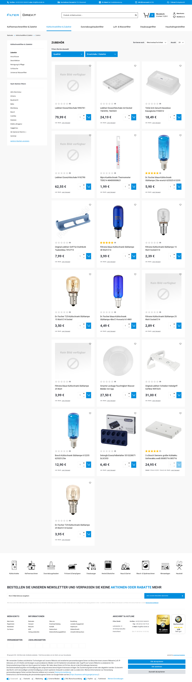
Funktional (102, 679)
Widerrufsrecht (74, 629)
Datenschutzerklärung (152, 602)
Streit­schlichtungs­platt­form (57, 632)
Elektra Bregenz (16, 124)
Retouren (31, 626)
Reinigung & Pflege (17, 64)
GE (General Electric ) (18, 132)
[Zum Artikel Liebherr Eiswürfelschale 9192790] (73, 152)
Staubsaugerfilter (148, 27)
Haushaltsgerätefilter (175, 27)
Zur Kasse (10, 629)
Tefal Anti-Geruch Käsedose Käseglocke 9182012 (158, 109)
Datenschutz (53, 629)
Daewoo (13, 120)
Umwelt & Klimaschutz (77, 632)
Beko (12, 104)
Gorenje (13, 136)
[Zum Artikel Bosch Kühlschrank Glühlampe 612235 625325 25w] (73, 430)
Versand (30, 624)
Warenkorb (10, 626)
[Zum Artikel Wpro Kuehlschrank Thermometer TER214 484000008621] (118, 152)
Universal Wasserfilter (18, 72)
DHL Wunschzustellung (73, 679)
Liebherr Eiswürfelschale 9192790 (70, 177)
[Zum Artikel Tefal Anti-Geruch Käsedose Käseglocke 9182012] (163, 83)
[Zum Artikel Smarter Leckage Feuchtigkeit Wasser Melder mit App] (118, 361)
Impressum (73, 626)
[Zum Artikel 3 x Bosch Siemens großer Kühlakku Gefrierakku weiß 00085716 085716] (163, 430)
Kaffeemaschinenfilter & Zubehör (22, 27)
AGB (29, 629)
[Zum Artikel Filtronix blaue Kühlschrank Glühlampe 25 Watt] (73, 361)
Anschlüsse (14, 56)
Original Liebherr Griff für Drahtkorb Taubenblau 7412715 (70, 248)
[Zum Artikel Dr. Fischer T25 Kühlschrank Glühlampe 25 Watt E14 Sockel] (73, 500)
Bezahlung (73, 621)
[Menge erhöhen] (83, 115)
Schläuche (14, 68)
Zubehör (13, 52)
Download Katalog (54, 624)
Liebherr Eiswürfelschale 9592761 (70, 108)
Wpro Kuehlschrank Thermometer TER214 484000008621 (115, 179)
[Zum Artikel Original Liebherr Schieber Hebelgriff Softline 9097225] (163, 361)
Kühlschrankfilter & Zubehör (59, 27)
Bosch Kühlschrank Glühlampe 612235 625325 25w (72, 457)
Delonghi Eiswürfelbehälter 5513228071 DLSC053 (118, 457)
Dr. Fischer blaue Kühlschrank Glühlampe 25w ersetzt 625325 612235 (162, 179)
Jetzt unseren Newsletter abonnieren (157, 596)
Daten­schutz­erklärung (63, 672)
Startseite (10, 35)
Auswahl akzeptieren (157, 672)
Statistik (27, 679)
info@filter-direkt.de (38, 2)
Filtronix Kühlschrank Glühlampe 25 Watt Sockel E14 (161, 318)
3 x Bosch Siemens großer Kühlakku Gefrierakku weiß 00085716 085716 (161, 457)
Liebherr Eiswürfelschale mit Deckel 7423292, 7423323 (116, 109)
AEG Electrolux (15, 92)
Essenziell (14, 679)
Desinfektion (15, 60)
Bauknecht (14, 100)
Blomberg (14, 108)
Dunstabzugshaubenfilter (92, 27)
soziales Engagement (77, 624)
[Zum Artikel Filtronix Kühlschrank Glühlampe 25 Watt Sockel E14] (163, 291)
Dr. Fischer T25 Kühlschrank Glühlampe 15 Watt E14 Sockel (72, 318)
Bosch (12, 112)
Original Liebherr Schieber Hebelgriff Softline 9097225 (161, 387)
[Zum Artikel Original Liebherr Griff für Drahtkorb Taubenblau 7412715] (73, 222)
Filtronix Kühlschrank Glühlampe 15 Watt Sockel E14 (161, 248)
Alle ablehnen (157, 667)
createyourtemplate (179, 655)
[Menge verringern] (83, 118)
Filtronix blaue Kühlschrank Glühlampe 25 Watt (72, 387)
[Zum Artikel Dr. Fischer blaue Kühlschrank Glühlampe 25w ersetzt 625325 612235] (163, 152)
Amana (13, 96)
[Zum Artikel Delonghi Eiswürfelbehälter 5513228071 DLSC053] (118, 430)
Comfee (13, 116)
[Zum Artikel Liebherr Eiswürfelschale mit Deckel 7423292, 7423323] (118, 83)
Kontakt (51, 626)
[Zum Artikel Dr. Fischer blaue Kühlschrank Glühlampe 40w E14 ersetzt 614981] (118, 291)
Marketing (39, 679)
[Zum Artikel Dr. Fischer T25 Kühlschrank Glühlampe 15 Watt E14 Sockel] (73, 291)
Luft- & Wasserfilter (122, 27)
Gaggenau (14, 128)
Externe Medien (54, 679)
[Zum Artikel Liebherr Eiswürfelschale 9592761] (73, 83)
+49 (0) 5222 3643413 (22, 2)
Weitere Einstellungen (115, 679)
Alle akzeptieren (156, 661)
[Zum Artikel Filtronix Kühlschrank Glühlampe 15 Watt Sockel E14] (163, 222)
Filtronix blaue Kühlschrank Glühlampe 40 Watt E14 (117, 248)
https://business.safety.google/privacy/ (84, 674)
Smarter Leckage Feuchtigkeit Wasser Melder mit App (117, 387)
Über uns (52, 621)
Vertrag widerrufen (33, 632)
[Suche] (136, 15)
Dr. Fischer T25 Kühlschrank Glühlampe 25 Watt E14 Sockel (72, 526)
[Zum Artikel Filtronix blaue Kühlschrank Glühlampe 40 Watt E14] (118, 222)
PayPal (90, 679)
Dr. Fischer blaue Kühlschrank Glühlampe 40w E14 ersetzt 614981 (116, 318)
